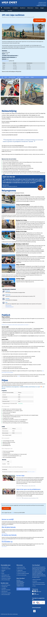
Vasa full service (4, 591)
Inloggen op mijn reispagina (23, 588)
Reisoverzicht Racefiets (6, 585)
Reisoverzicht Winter (21, 567)
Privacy (34, 585)
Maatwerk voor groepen (6, 576)
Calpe (29, 485)
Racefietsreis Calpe (27, 498)
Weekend (3, 570)
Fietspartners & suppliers (6, 578)
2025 (34, 485)
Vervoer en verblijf (8, 519)
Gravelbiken (4, 588)
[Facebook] (33, 591)
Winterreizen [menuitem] (30, 7)
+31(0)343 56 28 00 (42, 2)
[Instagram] (37, 591)
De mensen (35, 581)
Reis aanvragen (40, 20)
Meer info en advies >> (32, 471)
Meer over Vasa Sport (37, 579)
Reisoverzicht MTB (5, 567)
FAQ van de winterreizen (21, 575)
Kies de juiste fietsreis (9, 527)
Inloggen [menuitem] (42, 7)
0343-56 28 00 (8, 305)
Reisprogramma (20, 77)
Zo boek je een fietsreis (9, 535)
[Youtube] (35, 591)
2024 (32, 485)
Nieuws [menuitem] (36, 7)
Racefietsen (25, 485)
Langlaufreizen (20, 570)
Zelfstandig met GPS (5, 575)
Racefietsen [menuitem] (22, 7)
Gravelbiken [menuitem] (15, 7)
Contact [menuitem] (2, 10)
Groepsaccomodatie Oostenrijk (23, 573)
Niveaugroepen (5, 60)
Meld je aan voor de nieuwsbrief (38, 582)
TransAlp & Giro (4, 586)
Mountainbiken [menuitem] (7, 7)
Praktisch (27, 77)
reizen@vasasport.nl (42, 3)
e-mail (18, 376)
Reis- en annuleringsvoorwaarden (39, 584)
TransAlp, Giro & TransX (6, 568)
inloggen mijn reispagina (41, 5)
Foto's (6, 77)
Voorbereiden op (7, 542)
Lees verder (4, 525)
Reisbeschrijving (12, 77)
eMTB (3, 571)
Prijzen (32, 77)
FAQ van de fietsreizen (6, 579)
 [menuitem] (1, 7)
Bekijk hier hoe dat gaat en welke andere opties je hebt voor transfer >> (16, 324)
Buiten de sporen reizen (21, 568)
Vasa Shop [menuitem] (10, 10)
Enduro (3, 573)
